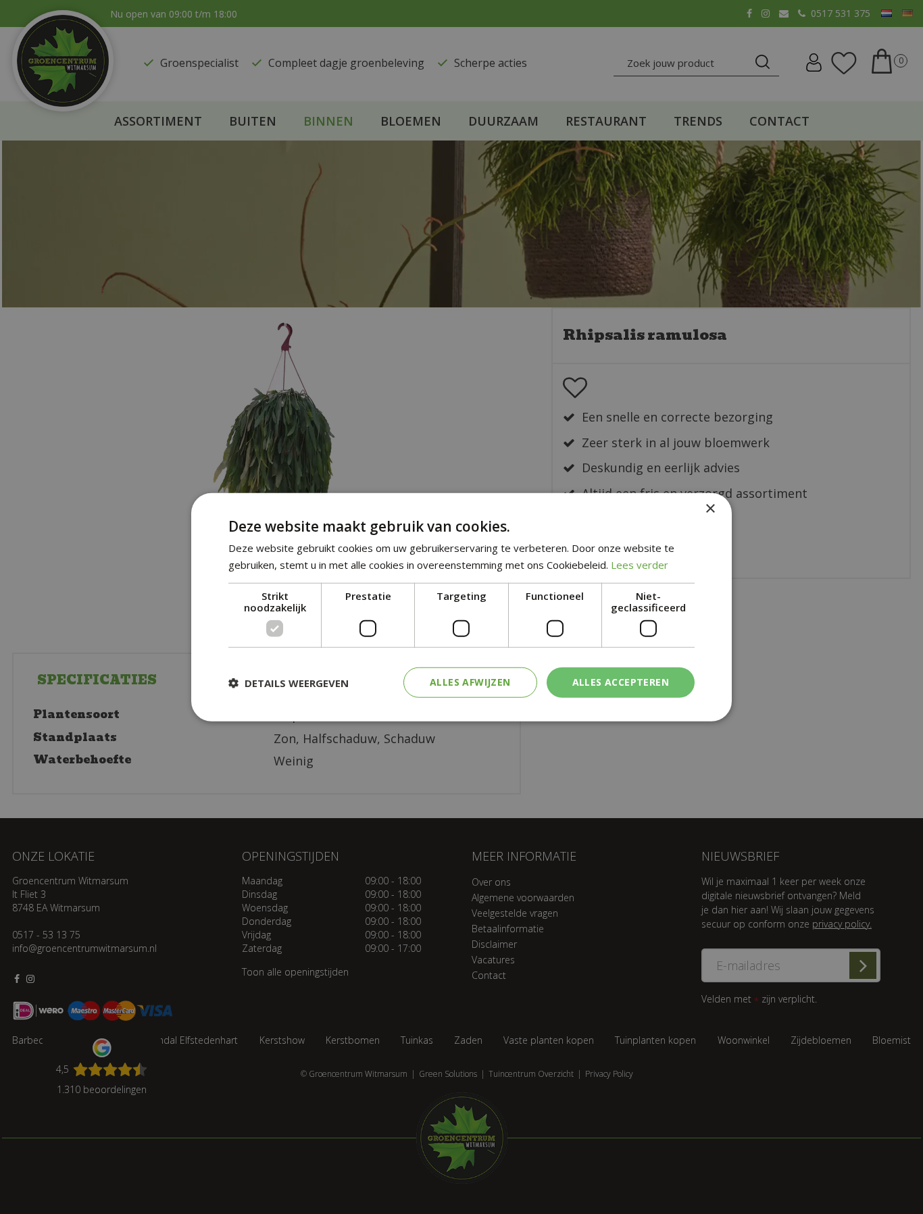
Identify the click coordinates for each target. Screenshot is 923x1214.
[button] (288, 682)
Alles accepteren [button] (620, 682)
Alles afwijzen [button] (470, 682)
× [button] (710, 508)
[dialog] (461, 607)
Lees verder (639, 564)
